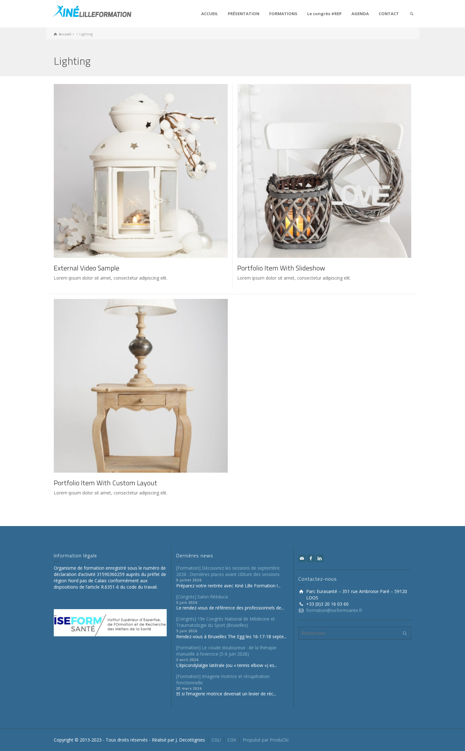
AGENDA (360, 13)
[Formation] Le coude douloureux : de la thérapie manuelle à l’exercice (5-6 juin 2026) (226, 651)
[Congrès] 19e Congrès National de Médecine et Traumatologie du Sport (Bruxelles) (225, 622)
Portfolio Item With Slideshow (281, 268)
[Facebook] (311, 558)
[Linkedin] (320, 558)
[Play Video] (131, 170)
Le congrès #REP (324, 13)
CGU (216, 740)
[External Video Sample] (149, 170)
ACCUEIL (209, 13)
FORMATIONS (283, 13)
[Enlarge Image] (315, 170)
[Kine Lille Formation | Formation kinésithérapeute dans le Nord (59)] (91, 11)
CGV (231, 740)
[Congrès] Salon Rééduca (202, 597)
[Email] (302, 558)
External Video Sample (86, 268)
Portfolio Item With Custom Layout (105, 482)
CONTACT (389, 13)
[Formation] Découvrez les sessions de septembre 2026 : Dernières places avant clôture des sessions (228, 571)
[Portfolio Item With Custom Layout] (149, 385)
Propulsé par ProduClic (266, 740)
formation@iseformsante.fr (334, 610)
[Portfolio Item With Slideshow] (333, 170)
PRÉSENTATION (243, 13)
